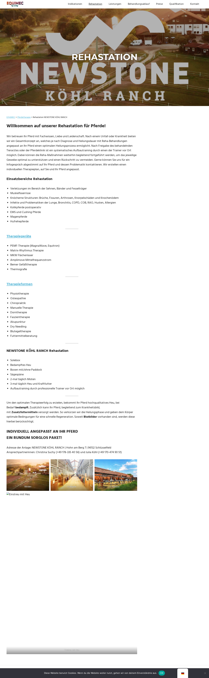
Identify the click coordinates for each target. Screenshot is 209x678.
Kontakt (194, 4)
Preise (159, 4)
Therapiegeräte (19, 236)
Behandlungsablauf (139, 4)
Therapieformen (19, 284)
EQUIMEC (11, 117)
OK (161, 673)
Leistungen (115, 4)
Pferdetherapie (24, 117)
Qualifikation (176, 4)
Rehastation (95, 4)
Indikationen (75, 4)
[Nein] (205, 673)
